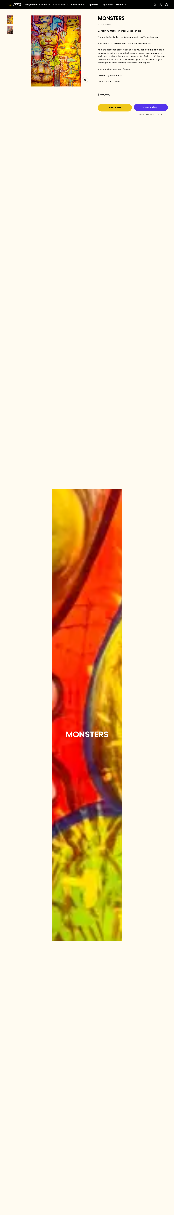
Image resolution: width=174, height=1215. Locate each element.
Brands (119, 4)
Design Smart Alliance (35, 4)
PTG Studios (59, 4)
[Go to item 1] (10, 19)
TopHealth (93, 4)
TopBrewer (107, 4)
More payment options (150, 114)
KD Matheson (104, 24)
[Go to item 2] (10, 30)
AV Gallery (76, 4)
